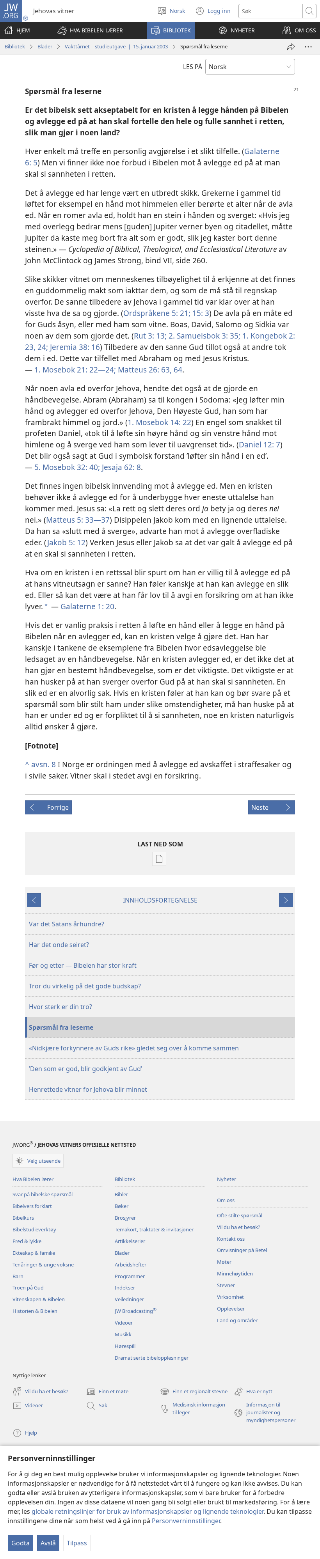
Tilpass (77, 1543)
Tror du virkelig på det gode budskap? (85, 986)
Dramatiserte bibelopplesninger (151, 1357)
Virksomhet (230, 1296)
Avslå (48, 1543)
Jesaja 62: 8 (120, 467)
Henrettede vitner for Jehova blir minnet (88, 1089)
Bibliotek (15, 46)
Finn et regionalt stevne (194, 1392)
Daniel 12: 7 (259, 444)
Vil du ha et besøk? (238, 1227)
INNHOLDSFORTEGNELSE (160, 900)
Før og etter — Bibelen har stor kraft (83, 965)
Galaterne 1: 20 (87, 606)
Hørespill (125, 1346)
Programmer (130, 1276)
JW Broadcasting (135, 1310)
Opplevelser (231, 1308)
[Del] (291, 47)
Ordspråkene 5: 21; (156, 313)
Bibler (121, 1194)
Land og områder (237, 1320)
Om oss (226, 1200)
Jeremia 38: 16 (74, 347)
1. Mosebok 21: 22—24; (75, 369)
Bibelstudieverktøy (34, 1229)
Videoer (124, 1322)
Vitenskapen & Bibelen (38, 1299)
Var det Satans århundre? (66, 924)
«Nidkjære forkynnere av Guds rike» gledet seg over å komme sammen (134, 1048)
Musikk (123, 1334)
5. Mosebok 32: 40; (67, 467)
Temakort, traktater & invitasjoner (154, 1229)
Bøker (121, 1206)
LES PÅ (192, 66)
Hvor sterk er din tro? (60, 1006)
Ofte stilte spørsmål (239, 1215)
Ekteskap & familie (33, 1252)
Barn (17, 1276)
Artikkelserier (130, 1241)
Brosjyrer (125, 1217)
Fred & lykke (26, 1241)
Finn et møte (107, 1392)
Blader (44, 46)
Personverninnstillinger (186, 1520)
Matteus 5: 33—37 (78, 519)
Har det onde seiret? (59, 944)
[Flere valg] (308, 47)
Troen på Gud (28, 1287)
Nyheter (226, 1179)
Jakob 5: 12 (66, 542)
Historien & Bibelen (34, 1310)
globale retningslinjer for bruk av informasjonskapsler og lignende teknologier (147, 1511)
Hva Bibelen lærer (32, 1179)
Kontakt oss (231, 1238)
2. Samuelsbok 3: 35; (203, 335)
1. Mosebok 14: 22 (159, 422)
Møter (224, 1261)
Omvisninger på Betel (242, 1250)
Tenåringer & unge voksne (43, 1264)
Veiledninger (129, 1299)
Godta (20, 1543)
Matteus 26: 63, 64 (149, 369)
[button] (90, 30)
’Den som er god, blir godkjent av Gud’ (85, 1068)
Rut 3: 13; (150, 335)
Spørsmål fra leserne (61, 1027)
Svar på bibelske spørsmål (42, 1194)
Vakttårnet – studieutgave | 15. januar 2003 (116, 46)
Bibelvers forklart (32, 1206)
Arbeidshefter (130, 1264)
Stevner (226, 1285)
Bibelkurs (23, 1217)
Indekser (125, 1287)
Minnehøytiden (235, 1273)
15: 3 (199, 313)
